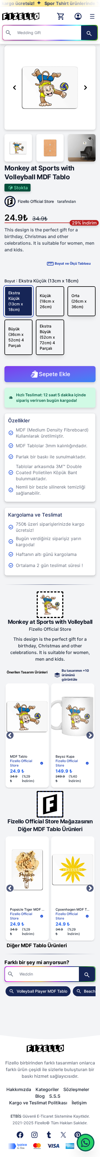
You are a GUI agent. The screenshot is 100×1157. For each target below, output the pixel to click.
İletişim (79, 1102)
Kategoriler (47, 1089)
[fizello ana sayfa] (26, 16)
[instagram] (35, 1136)
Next (90, 735)
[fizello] (50, 1048)
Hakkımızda (18, 1089)
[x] (64, 1136)
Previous (10, 735)
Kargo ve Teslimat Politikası (38, 1102)
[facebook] (21, 1136)
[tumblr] (50, 1136)
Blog (40, 1096)
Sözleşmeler (76, 1089)
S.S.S (54, 1096)
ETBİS (16, 1116)
